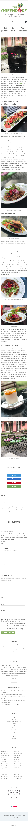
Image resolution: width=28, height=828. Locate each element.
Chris (2, 704)
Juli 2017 (16, 768)
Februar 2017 (4, 774)
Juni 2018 (3, 757)
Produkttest (8, 671)
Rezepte (14, 732)
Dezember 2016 (4, 776)
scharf (3, 673)
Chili (11, 665)
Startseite (6, 816)
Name (2, 597)
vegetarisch (14, 676)
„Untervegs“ (21, 83)
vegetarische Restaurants (23, 676)
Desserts (14, 723)
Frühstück (18, 667)
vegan (19, 467)
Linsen (5, 669)
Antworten (11, 531)
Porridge (4, 671)
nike (2, 529)
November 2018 (18, 753)
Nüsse (23, 669)
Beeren (7, 665)
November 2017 (18, 763)
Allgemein (14, 717)
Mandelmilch (9, 669)
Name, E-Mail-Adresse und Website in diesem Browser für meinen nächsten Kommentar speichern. (14, 620)
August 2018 (17, 755)
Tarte (12, 673)
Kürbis (2, 669)
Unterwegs (22, 34)
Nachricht (3, 584)
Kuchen (24, 667)
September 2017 (18, 765)
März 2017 (16, 772)
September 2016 (18, 778)
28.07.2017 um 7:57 (4, 531)
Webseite (3, 611)
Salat (23, 671)
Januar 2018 (17, 761)
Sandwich (25, 671)
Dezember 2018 (4, 753)
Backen (4, 665)
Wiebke (6, 34)
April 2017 (3, 772)
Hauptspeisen (14, 730)
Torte (17, 673)
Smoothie (6, 673)
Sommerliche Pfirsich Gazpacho (11, 704)
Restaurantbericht (14, 671)
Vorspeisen (14, 738)
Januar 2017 (17, 774)
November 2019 (4, 751)
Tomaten (14, 673)
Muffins (12, 669)
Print (15, 486)
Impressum (15, 817)
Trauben (19, 673)
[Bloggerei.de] (14, 806)
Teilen (15, 479)
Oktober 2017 (4, 765)
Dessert (25, 665)
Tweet (15, 475)
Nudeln (20, 669)
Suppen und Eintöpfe (14, 734)
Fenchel (11, 667)
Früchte (14, 667)
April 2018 (3, 759)
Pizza (2, 671)
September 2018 (5, 755)
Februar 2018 (4, 761)
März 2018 (16, 759)
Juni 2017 (3, 770)
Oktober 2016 (4, 778)
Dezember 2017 (4, 763)
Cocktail (17, 665)
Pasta (25, 669)
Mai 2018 (16, 757)
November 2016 (18, 776)
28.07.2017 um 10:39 (8, 550)
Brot (10, 665)
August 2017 (4, 768)
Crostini (20, 665)
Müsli (15, 669)
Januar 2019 (17, 751)
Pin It (15, 482)
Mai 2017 (16, 770)
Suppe (9, 673)
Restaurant (12, 467)
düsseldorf (4, 667)
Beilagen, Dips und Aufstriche (14, 721)
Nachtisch (17, 669)
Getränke (14, 727)
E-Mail (2, 604)
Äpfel (15, 678)
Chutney (14, 665)
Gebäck (22, 667)
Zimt (13, 678)
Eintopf (9, 667)
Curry (22, 665)
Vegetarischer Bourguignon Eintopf (14, 694)
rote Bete (20, 671)
